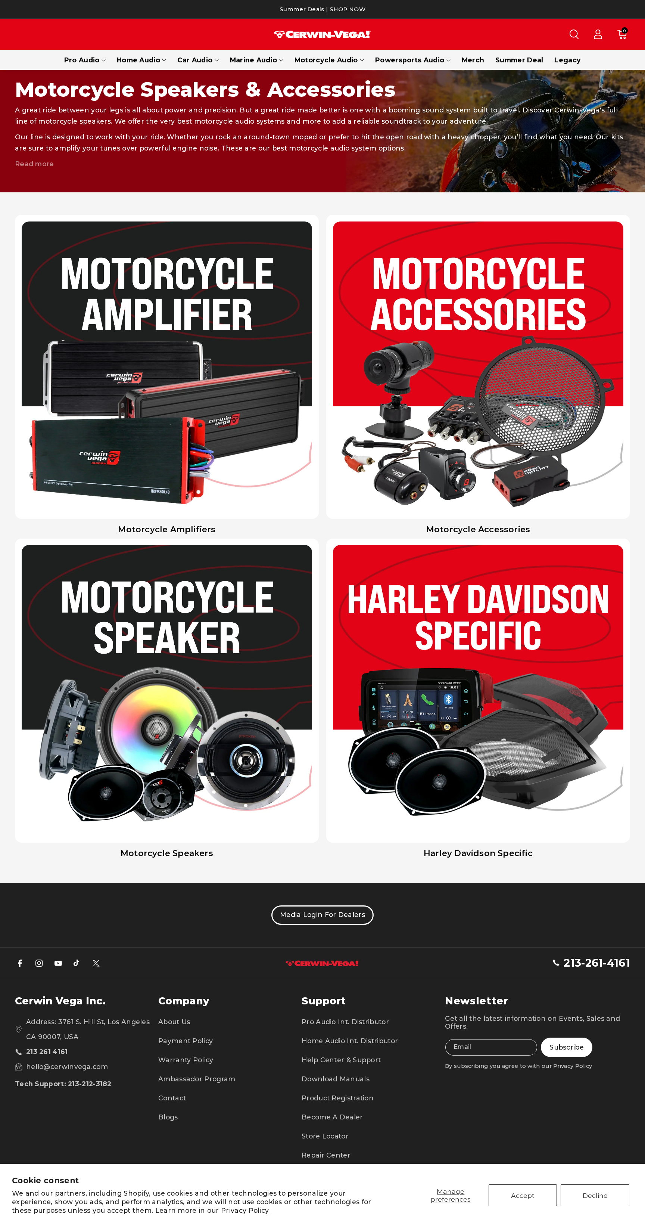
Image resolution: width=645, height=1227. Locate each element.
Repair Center (326, 1155)
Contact (172, 1098)
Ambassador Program (196, 1079)
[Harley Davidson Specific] (478, 690)
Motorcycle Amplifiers (166, 529)
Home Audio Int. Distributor (350, 1041)
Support (324, 1001)
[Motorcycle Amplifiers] (167, 366)
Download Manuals (336, 1079)
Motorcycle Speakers (167, 853)
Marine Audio (253, 60)
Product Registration (338, 1098)
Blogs (168, 1117)
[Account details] (598, 34)
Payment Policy (185, 1041)
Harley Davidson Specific (478, 853)
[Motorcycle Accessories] (478, 366)
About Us (174, 1022)
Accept (523, 1195)
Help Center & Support (341, 1060)
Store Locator (325, 1136)
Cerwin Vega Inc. (60, 1001)
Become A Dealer (332, 1117)
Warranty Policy (186, 1060)
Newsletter (476, 1001)
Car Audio (194, 60)
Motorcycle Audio (326, 60)
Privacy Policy (245, 1210)
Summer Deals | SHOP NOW (322, 9)
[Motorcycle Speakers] (167, 690)
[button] (574, 34)
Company (183, 1001)
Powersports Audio (409, 60)
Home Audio (138, 60)
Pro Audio (82, 60)
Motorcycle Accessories (478, 529)
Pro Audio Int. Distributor (345, 1022)
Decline (595, 1195)
